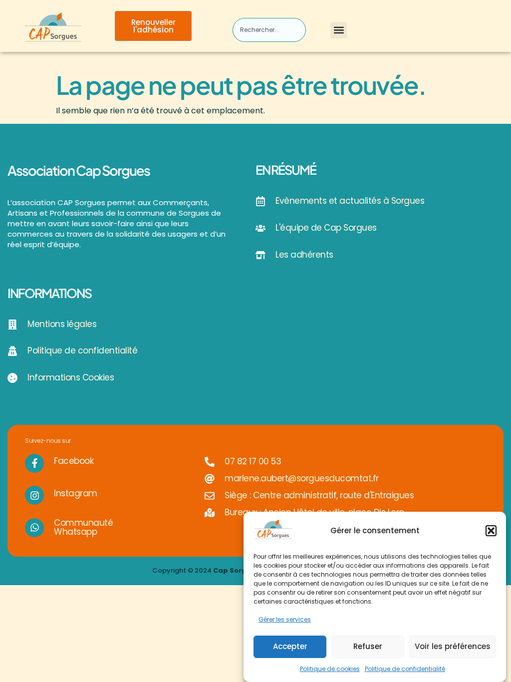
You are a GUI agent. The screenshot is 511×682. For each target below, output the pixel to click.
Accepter (290, 646)
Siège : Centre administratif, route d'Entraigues (319, 495)
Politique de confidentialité (405, 669)
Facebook (73, 461)
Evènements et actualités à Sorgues (349, 201)
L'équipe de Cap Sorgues (326, 228)
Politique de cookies (330, 669)
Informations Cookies (70, 377)
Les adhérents (304, 255)
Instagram (75, 493)
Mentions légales (61, 324)
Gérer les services (284, 619)
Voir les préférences (453, 646)
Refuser (367, 646)
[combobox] (269, 30)
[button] (491, 531)
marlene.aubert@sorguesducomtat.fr (302, 478)
